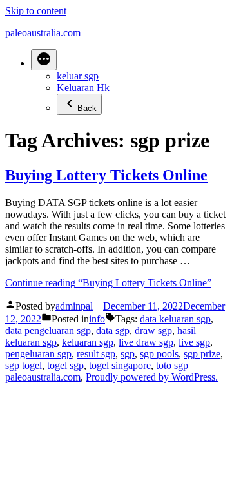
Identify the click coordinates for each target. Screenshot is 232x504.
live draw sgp (146, 342)
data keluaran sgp (175, 318)
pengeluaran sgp (38, 353)
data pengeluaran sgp (48, 330)
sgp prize (202, 353)
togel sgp (65, 365)
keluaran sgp (87, 342)
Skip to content (35, 10)
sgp (128, 353)
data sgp (113, 330)
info (97, 318)
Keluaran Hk (83, 87)
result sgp (96, 353)
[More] (44, 59)
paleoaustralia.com (43, 32)
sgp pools (159, 353)
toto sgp (172, 365)
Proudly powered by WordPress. (152, 377)
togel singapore (120, 365)
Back (87, 108)
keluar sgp (78, 75)
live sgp (194, 342)
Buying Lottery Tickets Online (106, 175)
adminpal (74, 305)
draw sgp (153, 330)
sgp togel (23, 365)
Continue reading (108, 282)
